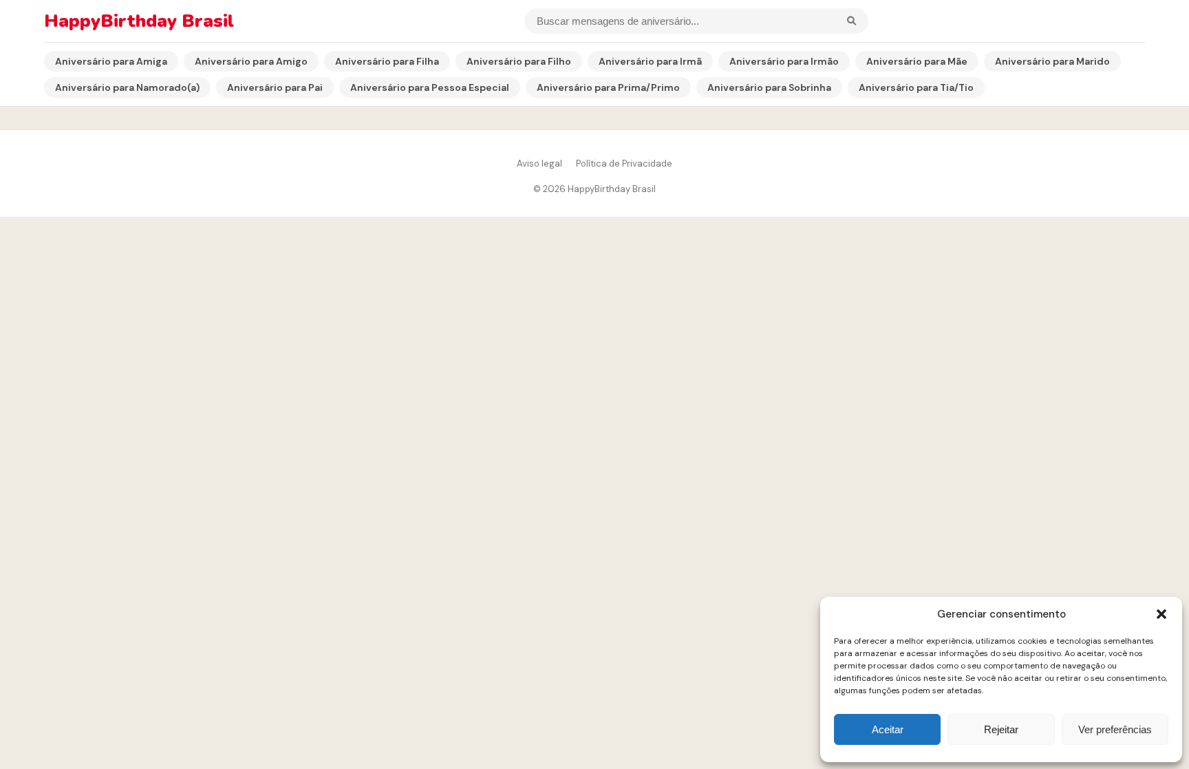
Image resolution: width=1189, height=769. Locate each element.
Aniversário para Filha (387, 61)
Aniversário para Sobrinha (769, 87)
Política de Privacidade (624, 163)
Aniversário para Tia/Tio (916, 87)
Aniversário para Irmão (784, 61)
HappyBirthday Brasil (139, 21)
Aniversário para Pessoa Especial (429, 87)
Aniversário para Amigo (251, 61)
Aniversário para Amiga (111, 61)
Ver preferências (1115, 729)
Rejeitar (1001, 729)
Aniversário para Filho (519, 61)
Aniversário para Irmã (650, 61)
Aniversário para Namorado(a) (127, 87)
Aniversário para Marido (1052, 61)
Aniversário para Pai (275, 87)
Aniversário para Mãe (916, 61)
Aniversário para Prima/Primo (608, 87)
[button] (1161, 614)
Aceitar (887, 729)
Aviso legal (539, 163)
